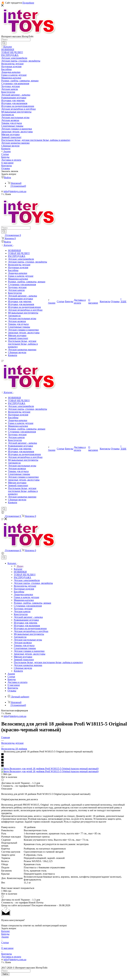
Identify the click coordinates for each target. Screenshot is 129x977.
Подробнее (28, 2)
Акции (5, 936)
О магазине (7, 948)
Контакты (6, 953)
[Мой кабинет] (2, 513)
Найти (5, 974)
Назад (20, 566)
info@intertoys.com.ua (15, 191)
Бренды (5, 934)
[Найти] (3, 43)
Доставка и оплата (11, 956)
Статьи (5, 942)
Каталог (18, 569)
